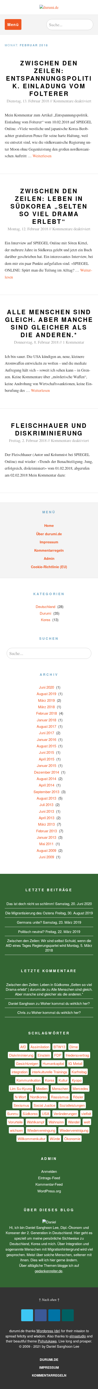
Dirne (73, 1046)
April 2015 (46, 758)
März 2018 (46, 706)
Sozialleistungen (72, 1105)
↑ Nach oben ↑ (49, 1299)
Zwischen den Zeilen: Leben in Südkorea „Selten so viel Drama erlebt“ (48, 206)
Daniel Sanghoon (21, 1003)
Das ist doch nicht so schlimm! (30, 903)
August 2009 (46, 850)
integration (20, 1071)
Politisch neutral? (31, 931)
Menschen (60, 1088)
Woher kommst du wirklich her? (65, 1003)
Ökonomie (72, 1138)
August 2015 (46, 745)
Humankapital (53, 1063)
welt (87, 1121)
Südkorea (30, 1113)
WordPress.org (49, 1190)
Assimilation (39, 1046)
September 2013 (46, 791)
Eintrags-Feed (49, 1177)
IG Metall (75, 1063)
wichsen (16, 1130)
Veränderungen (65, 1113)
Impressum (49, 542)
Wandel (73, 1121)
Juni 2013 (46, 811)
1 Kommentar (73, 342)
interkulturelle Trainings (49, 1071)
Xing (68, 1315)
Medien (42, 1088)
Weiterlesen (42, 155)
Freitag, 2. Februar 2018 (28, 440)
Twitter (27, 1315)
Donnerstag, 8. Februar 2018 (36, 342)
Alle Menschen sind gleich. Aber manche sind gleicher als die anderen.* (49, 323)
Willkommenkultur (31, 1138)
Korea (45, 619)
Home (49, 525)
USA (45, 1113)
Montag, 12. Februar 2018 (28, 228)
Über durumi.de (49, 533)
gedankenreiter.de (48, 1270)
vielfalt (86, 1113)
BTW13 (59, 1046)
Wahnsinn (56, 1121)
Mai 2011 (46, 843)
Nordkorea (38, 1096)
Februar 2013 (46, 830)
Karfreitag (79, 1071)
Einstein (44, 1055)
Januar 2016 (46, 739)
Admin (49, 558)
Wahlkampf (35, 1121)
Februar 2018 (46, 713)
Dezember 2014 (46, 772)
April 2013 (46, 817)
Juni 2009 (46, 856)
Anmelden (49, 1171)
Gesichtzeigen (27, 1063)
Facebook (41, 1315)
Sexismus (21, 1105)
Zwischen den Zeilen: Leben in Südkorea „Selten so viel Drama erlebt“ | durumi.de (49, 987)
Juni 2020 (46, 687)
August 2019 (46, 693)
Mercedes (80, 1088)
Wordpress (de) (48, 1330)
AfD (23, 1046)
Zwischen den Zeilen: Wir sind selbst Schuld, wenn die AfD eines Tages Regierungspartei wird (48, 943)
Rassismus (60, 1096)
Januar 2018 (46, 719)
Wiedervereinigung (73, 1130)
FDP (57, 1055)
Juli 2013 (46, 804)
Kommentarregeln (49, 550)
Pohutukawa (47, 1340)
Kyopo (77, 1080)
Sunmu (12, 1113)
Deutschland (45, 606)
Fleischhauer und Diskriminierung (49, 429)
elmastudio (77, 1335)
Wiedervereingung (41, 1130)
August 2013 (46, 798)
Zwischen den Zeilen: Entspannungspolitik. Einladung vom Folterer (49, 78)
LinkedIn (54, 1315)
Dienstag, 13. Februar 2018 (28, 101)
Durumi (45, 613)
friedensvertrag (77, 1055)
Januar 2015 (46, 765)
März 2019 (46, 700)
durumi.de (49, 1359)
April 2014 (46, 784)
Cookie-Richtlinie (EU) (49, 566)
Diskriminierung (21, 1055)
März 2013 (46, 824)
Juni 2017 (46, 732)
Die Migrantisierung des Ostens (29, 912)
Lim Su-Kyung (21, 1088)
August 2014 (46, 778)
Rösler (78, 1096)
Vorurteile (15, 1121)
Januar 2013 (46, 837)
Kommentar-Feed (49, 1184)
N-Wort (20, 1096)
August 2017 (46, 726)
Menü (13, 24)
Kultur (63, 1080)
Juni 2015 (46, 752)
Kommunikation (28, 1080)
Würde (55, 1138)
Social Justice (44, 1105)
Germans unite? (29, 922)
